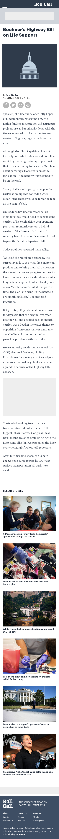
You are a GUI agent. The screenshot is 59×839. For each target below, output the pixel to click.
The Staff (22, 820)
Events (6, 817)
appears (8, 460)
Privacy (21, 817)
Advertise (37, 813)
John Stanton (12, 95)
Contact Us (22, 813)
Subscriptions (38, 820)
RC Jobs (36, 817)
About (5, 813)
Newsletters (8, 820)
